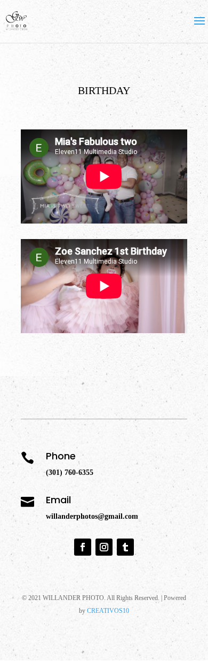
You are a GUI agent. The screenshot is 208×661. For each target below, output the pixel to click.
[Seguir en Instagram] (104, 547)
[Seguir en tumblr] (125, 547)
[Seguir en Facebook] (82, 547)
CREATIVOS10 (108, 610)
